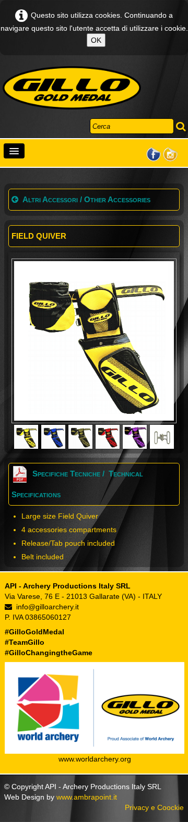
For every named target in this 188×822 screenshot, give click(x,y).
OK (96, 40)
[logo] (72, 88)
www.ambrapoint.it (86, 797)
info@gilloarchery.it (47, 607)
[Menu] (14, 150)
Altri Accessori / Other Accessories (86, 199)
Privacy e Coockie (154, 807)
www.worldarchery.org (94, 759)
